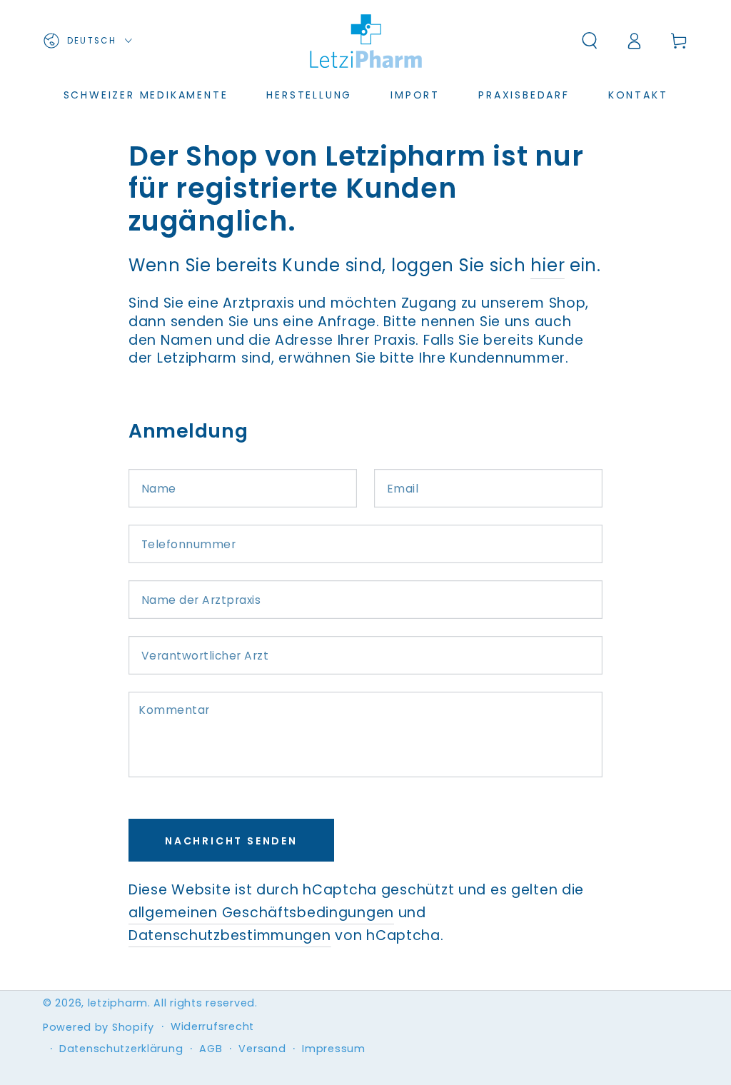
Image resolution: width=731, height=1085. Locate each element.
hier (547, 265)
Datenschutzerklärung (121, 1049)
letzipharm (118, 1003)
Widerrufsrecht (212, 1027)
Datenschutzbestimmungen (229, 935)
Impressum (333, 1049)
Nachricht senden (231, 841)
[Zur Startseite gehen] (365, 41)
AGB (210, 1049)
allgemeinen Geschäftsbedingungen (261, 912)
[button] (590, 41)
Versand (262, 1049)
